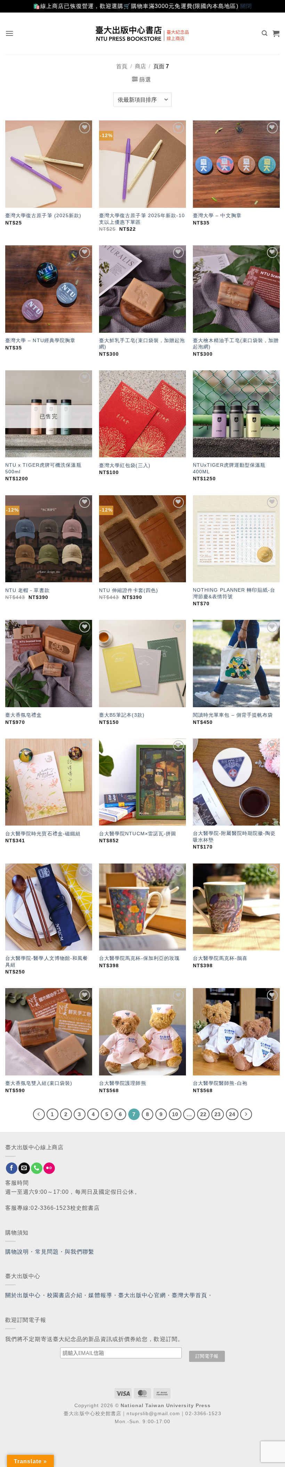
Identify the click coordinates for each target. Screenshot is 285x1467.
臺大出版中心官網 (142, 1295)
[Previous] (39, 1114)
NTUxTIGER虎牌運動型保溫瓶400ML (229, 468)
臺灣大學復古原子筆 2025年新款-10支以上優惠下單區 (142, 219)
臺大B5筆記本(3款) (122, 715)
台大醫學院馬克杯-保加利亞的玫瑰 (139, 958)
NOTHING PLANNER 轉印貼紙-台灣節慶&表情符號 (234, 593)
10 (175, 1114)
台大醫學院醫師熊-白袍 (220, 1083)
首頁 (121, 66)
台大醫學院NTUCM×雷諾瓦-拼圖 (138, 833)
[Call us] (36, 1168)
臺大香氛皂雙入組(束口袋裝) (38, 1083)
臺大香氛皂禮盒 (23, 715)
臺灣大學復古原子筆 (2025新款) (43, 215)
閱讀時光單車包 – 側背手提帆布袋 (233, 715)
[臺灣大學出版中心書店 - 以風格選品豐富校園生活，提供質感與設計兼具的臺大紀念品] (142, 33)
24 (232, 1114)
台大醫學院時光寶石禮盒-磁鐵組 (43, 833)
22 (203, 1114)
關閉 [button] (246, 6)
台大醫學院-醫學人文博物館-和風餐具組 (46, 961)
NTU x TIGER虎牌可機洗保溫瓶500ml (43, 468)
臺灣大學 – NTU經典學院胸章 (40, 340)
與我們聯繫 (80, 1252)
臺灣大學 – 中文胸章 (217, 215)
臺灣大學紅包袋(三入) (124, 465)
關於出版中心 (23, 1295)
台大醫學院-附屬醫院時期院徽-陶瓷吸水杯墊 (234, 836)
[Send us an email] (24, 1168)
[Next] (246, 1114)
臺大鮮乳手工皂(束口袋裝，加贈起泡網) (142, 344)
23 (217, 1114)
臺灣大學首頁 (189, 1295)
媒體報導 (100, 1295)
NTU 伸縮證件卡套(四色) (128, 590)
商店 (140, 66)
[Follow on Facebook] (11, 1168)
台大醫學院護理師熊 (122, 1083)
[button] (9, 33)
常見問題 (47, 1252)
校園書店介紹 (65, 1295)
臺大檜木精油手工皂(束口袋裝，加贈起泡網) (236, 344)
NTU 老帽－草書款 (27, 590)
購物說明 (17, 1252)
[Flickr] (49, 1168)
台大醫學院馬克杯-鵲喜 (220, 958)
